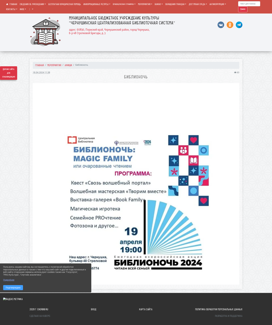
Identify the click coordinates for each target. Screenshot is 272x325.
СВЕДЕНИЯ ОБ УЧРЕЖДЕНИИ (32, 4)
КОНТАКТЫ (10, 9)
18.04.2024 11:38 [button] (41, 72)
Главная (39, 65)
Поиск (242, 9)
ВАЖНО (158, 4)
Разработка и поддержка (228, 315)
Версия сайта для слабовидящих (8, 73)
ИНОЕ (22, 9)
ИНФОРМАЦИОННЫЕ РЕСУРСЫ (96, 4)
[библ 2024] (136, 184)
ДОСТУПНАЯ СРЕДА (197, 4)
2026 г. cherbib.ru (39, 309)
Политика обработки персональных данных (218, 309)
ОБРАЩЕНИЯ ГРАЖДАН (174, 4)
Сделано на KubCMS (40, 315)
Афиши (68, 65)
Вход (93, 309)
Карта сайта (145, 309)
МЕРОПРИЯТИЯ (144, 4)
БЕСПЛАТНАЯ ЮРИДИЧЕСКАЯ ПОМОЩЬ (64, 4)
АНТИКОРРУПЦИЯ (217, 4)
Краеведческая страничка (123, 4)
